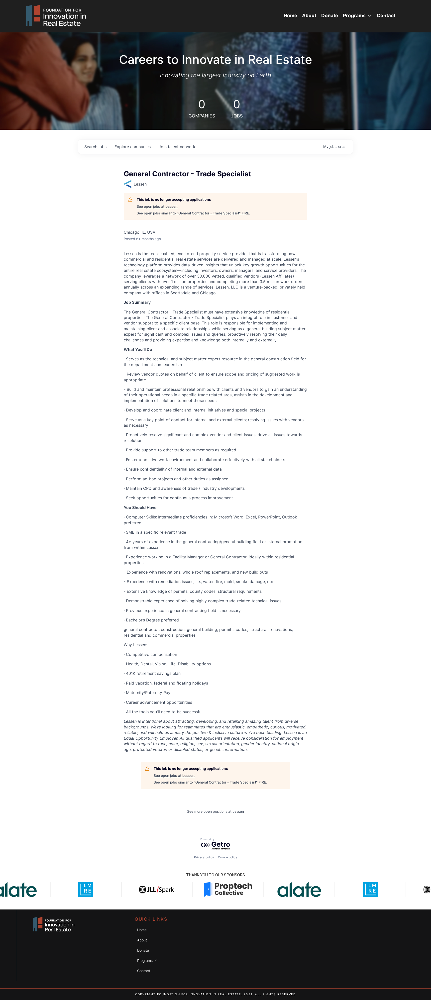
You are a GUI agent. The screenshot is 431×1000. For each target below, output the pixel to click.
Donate (329, 15)
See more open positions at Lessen (215, 811)
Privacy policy (204, 857)
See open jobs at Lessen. (157, 206)
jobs (95, 146)
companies (132, 146)
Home (290, 15)
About (309, 15)
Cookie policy (227, 857)
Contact (386, 15)
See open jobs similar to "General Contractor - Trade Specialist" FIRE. (193, 213)
